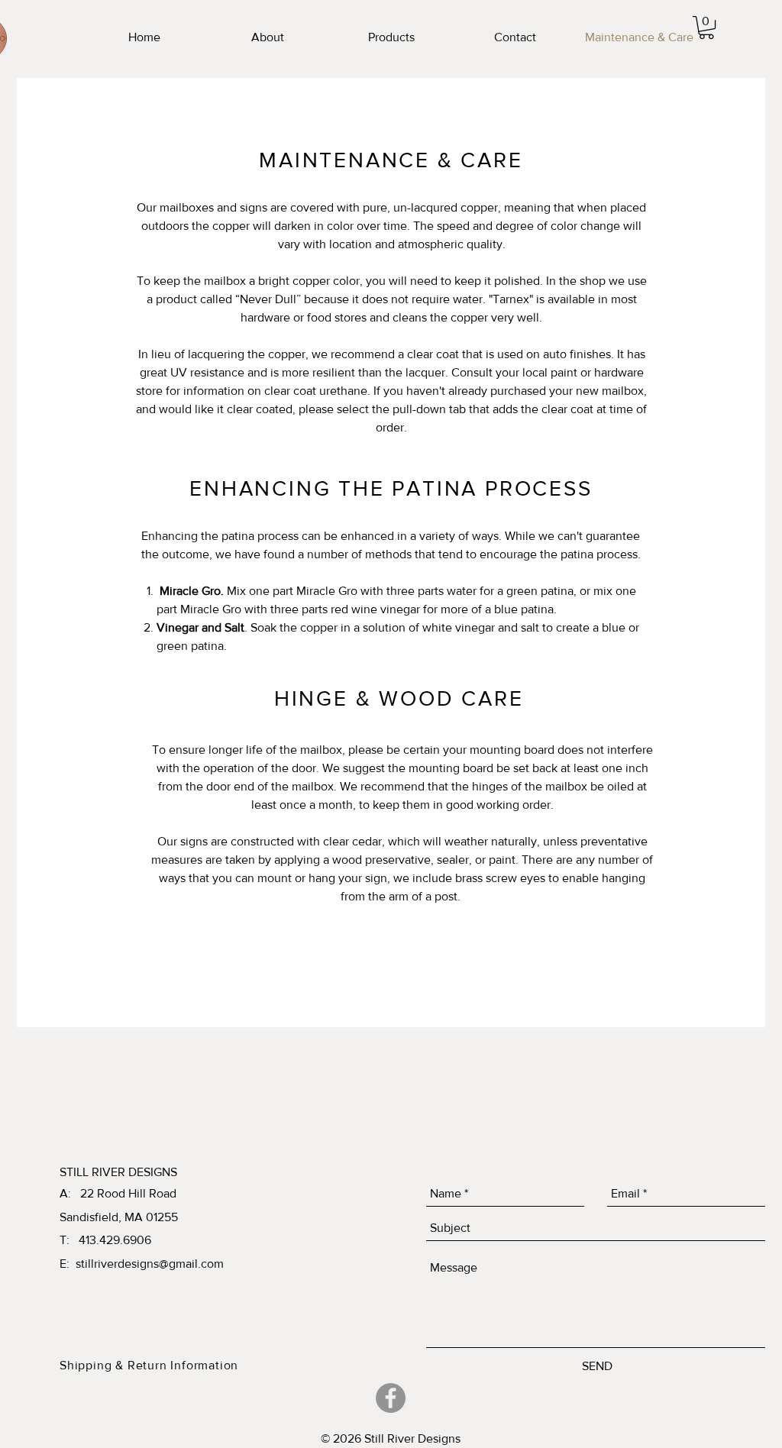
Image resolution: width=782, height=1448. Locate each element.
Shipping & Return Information (149, 1365)
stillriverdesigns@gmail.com (150, 1263)
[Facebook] (391, 1398)
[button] (706, 27)
